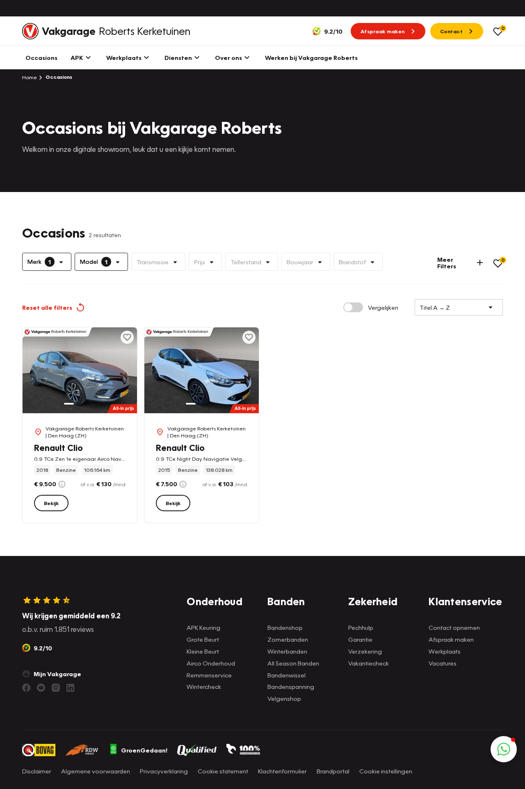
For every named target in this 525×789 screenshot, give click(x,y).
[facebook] (26, 688)
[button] (504, 749)
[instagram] (56, 688)
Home (29, 77)
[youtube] (41, 688)
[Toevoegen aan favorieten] (127, 337)
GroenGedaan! (144, 750)
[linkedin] (70, 688)
